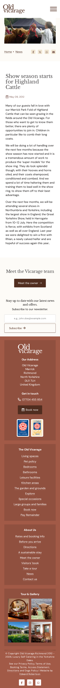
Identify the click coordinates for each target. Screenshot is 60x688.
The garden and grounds (30, 488)
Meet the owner (30, 558)
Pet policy (30, 461)
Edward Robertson (30, 674)
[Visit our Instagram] (30, 682)
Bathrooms (30, 472)
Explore (30, 493)
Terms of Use (43, 663)
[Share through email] (53, 52)
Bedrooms (30, 467)
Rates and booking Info (30, 536)
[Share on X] (40, 52)
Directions (30, 547)
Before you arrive (30, 542)
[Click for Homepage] (30, 349)
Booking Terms (18, 667)
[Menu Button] (53, 9)
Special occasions (30, 499)
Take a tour (30, 568)
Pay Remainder (30, 515)
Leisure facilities (30, 477)
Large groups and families (30, 504)
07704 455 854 (32, 399)
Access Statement (38, 667)
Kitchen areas (30, 483)
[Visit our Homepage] (14, 9)
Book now (30, 509)
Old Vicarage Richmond (33, 653)
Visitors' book (30, 563)
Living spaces (30, 456)
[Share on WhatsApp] (47, 52)
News (30, 574)
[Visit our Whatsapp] (38, 682)
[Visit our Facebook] (22, 682)
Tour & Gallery (30, 594)
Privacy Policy (26, 663)
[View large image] (18, 609)
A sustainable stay (30, 552)
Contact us (30, 579)
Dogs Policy (31, 670)
